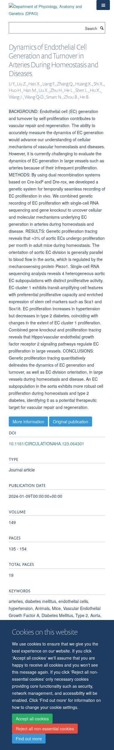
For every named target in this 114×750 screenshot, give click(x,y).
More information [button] (28, 421)
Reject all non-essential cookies (45, 729)
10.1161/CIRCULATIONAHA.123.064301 (46, 443)
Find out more (29, 738)
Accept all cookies (32, 719)
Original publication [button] (70, 421)
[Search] (102, 28)
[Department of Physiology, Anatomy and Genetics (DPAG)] (48, 8)
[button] (103, 5)
